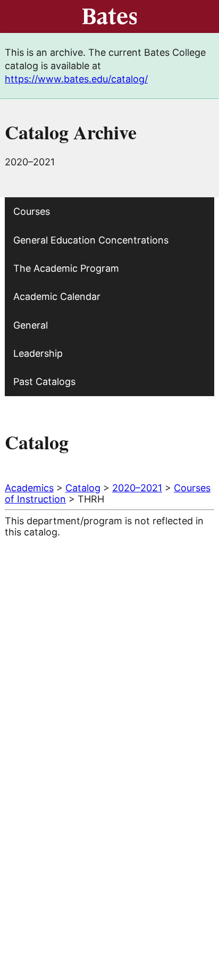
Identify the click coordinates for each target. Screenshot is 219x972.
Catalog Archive (71, 132)
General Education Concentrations (91, 240)
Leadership (38, 353)
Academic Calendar (56, 296)
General (30, 325)
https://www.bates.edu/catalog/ (76, 79)
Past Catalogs (44, 381)
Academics (29, 487)
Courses (31, 211)
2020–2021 (137, 487)
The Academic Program (66, 268)
